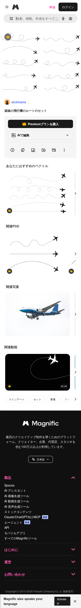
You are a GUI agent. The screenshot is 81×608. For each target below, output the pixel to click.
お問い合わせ (14, 574)
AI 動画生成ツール (16, 501)
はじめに (11, 549)
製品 (7, 477)
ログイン (68, 7)
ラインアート (16, 399)
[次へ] (75, 193)
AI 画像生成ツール (16, 496)
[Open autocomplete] (10, 18)
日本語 (40, 459)
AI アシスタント (15, 490)
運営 (7, 561)
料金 (52, 7)
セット (37, 399)
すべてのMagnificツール (20, 538)
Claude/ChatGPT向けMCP (25, 517)
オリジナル (30, 37)
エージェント (16, 522)
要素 (53, 399)
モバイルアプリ (14, 533)
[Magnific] (40, 424)
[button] (40, 459)
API (6, 527)
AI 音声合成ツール (16, 506)
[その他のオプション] (64, 150)
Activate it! (61, 601)
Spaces (9, 485)
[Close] (75, 601)
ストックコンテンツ (18, 511)
